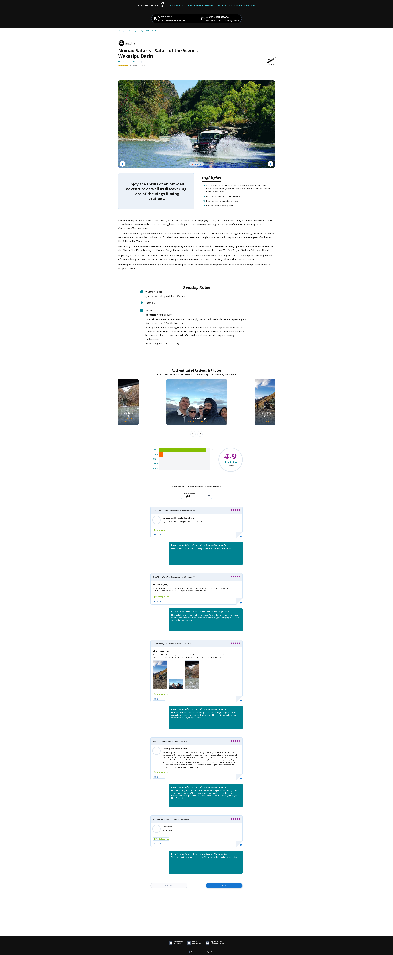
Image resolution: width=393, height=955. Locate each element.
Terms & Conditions (197, 952)
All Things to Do (176, 5)
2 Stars (155, 464)
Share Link (160, 535)
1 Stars (155, 468)
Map (248, 5)
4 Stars (155, 454)
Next (224, 885)
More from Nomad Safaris (129, 62)
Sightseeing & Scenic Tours (145, 30)
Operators (210, 952)
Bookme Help (183, 952)
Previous (169, 885)
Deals (189, 5)
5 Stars (155, 450)
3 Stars (155, 459)
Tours (128, 30)
